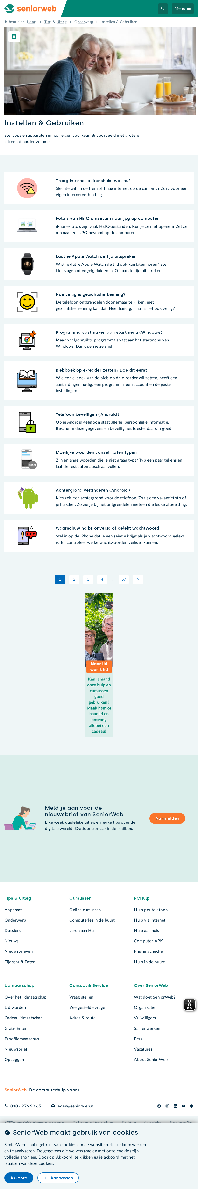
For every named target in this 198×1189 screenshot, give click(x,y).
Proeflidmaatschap (22, 1039)
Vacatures (143, 1049)
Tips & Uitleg (55, 22)
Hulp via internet (149, 920)
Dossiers (13, 931)
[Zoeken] (163, 8)
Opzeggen (14, 1060)
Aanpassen (61, 1177)
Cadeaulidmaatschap (24, 1018)
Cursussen (80, 898)
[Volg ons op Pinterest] (191, 1106)
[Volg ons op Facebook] (159, 1106)
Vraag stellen (81, 997)
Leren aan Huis (83, 931)
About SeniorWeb (151, 1060)
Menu (180, 9)
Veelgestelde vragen (88, 1008)
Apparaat (13, 910)
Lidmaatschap (20, 985)
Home (32, 22)
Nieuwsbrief (16, 1049)
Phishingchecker (149, 951)
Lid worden (15, 1008)
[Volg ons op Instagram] (167, 1106)
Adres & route (82, 1018)
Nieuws (11, 941)
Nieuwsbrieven (19, 951)
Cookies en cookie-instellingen (93, 1122)
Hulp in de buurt (149, 962)
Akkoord (18, 1177)
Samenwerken (147, 1028)
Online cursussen (85, 910)
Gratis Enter (16, 1028)
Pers (138, 1039)
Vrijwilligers (145, 1018)
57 (124, 579)
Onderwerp (83, 22)
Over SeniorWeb (151, 985)
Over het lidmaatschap (26, 997)
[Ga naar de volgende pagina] (138, 579)
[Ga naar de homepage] (34, 8)
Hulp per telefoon (151, 910)
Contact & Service (88, 985)
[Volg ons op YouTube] (183, 1106)
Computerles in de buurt (92, 920)
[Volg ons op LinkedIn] (175, 1106)
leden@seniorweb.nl (75, 1106)
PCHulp (141, 898)
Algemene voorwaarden (49, 1122)
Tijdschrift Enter (20, 962)
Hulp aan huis (146, 931)
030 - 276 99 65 (25, 1106)
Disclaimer (129, 1122)
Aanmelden (167, 818)
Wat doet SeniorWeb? (155, 997)
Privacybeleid (153, 1122)
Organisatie (144, 1008)
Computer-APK (148, 941)
